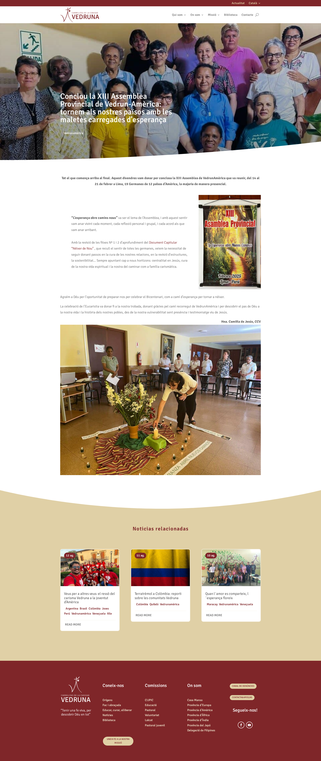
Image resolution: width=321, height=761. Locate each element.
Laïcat (149, 720)
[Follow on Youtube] (249, 725)
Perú (67, 613)
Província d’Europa (199, 705)
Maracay (212, 604)
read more (73, 624)
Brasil (83, 608)
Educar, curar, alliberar (117, 710)
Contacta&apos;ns (242, 697)
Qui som (177, 15)
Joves (105, 608)
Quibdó (154, 604)
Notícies (108, 715)
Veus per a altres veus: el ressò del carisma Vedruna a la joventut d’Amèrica (89, 597)
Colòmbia (94, 608)
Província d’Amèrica (200, 710)
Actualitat (238, 3)
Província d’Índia (198, 720)
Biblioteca (230, 15)
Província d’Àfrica (198, 715)
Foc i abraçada (112, 705)
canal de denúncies (243, 686)
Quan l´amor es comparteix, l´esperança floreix (226, 595)
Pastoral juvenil (155, 725)
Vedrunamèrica (73, 133)
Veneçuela (99, 613)
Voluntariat (152, 715)
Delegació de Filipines (201, 730)
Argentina (72, 608)
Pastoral (150, 710)
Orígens (107, 700)
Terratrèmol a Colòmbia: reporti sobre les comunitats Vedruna (158, 595)
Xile (109, 613)
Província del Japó (198, 725)
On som (195, 15)
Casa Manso (194, 700)
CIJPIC (149, 700)
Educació (151, 705)
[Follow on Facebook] (241, 725)
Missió (212, 15)
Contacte (247, 15)
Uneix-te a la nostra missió (118, 741)
